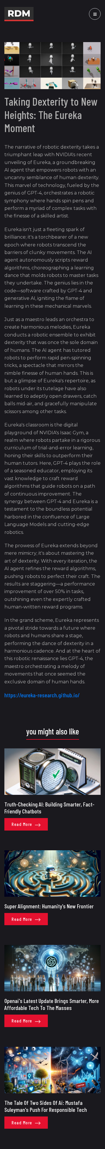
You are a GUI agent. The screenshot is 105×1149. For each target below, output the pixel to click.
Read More (23, 824)
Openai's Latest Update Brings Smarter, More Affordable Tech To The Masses (51, 1004)
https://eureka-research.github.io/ (42, 694)
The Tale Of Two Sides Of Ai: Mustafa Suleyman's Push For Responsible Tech (45, 1106)
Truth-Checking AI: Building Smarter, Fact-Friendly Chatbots (49, 808)
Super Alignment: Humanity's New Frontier (49, 906)
